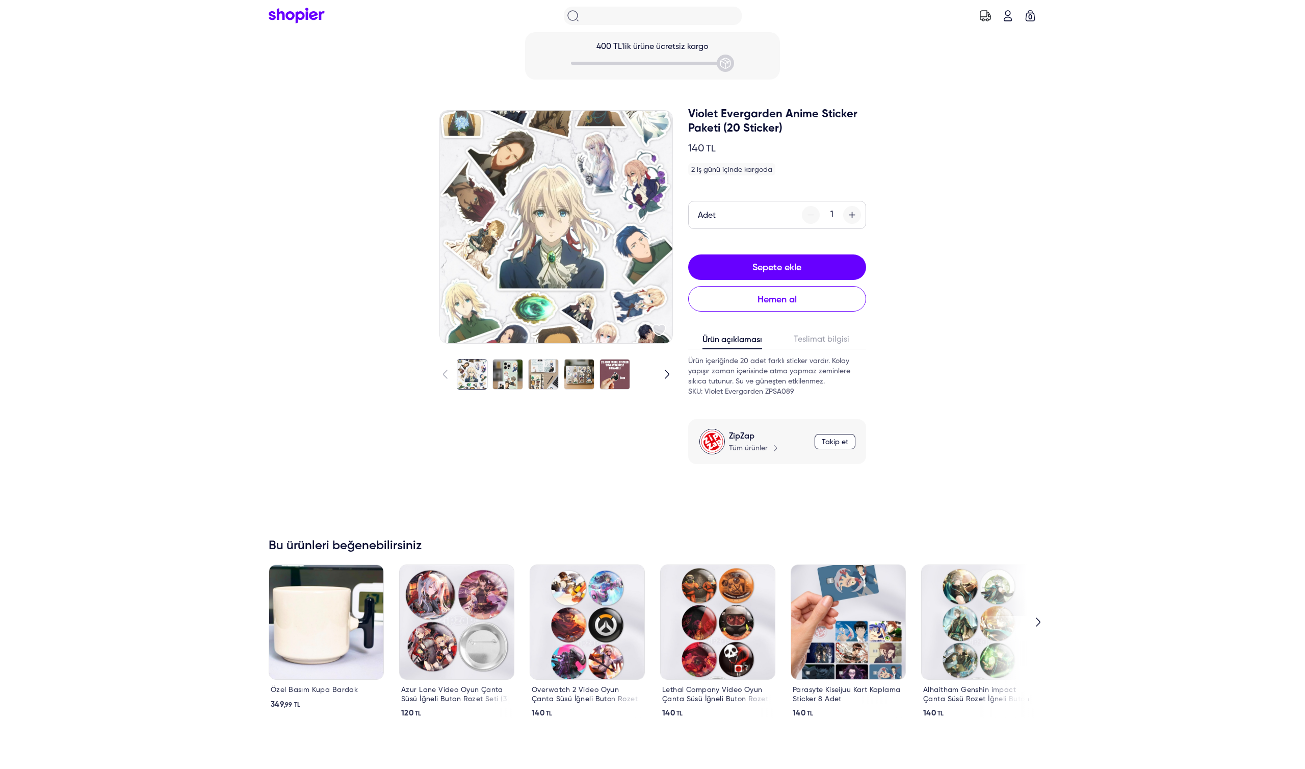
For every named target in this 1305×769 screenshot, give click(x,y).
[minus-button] (811, 215)
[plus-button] (852, 215)
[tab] (732, 342)
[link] (326, 637)
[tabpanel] (777, 376)
